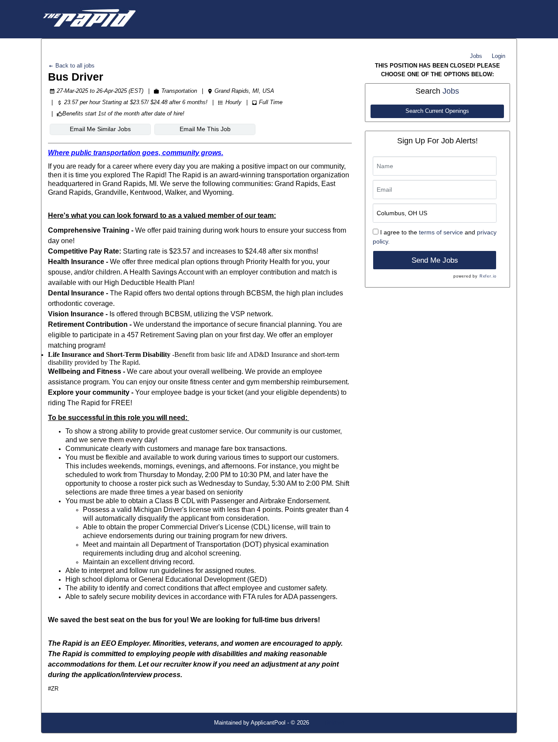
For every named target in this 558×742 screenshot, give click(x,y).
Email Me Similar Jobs (100, 128)
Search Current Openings (437, 111)
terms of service (441, 232)
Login (498, 56)
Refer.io (488, 276)
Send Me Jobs (435, 260)
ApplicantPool (268, 722)
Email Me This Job (205, 128)
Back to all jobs (74, 65)
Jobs (476, 56)
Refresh (334, 722)
